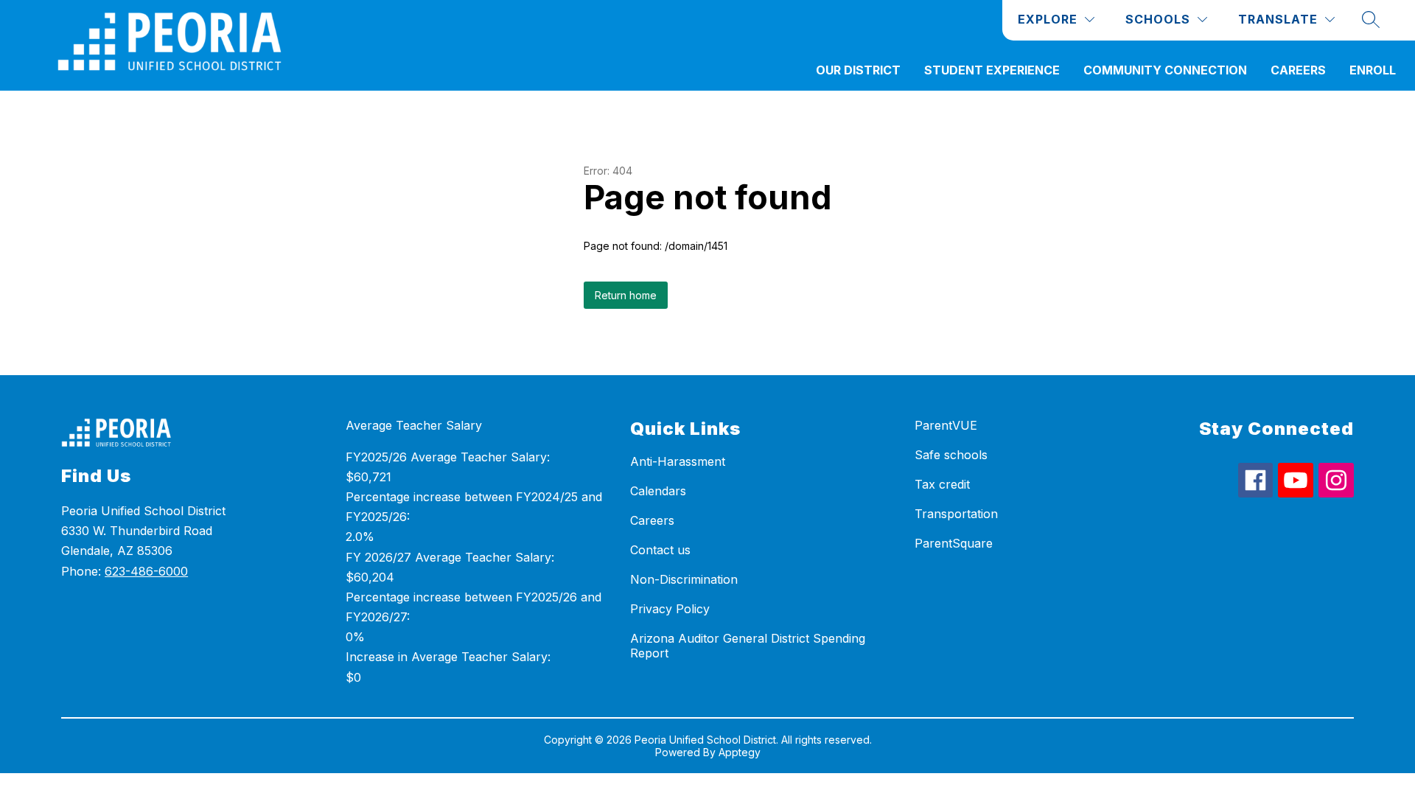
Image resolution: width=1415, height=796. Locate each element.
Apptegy (740, 752)
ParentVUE (946, 425)
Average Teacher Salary (414, 425)
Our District (858, 70)
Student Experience (992, 70)
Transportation (956, 513)
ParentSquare (954, 543)
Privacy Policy (670, 608)
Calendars (658, 490)
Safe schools (951, 454)
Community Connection (1165, 70)
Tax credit (942, 484)
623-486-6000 (146, 571)
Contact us (660, 549)
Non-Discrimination (684, 579)
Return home (626, 295)
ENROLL (1372, 70)
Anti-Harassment (677, 461)
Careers (1298, 70)
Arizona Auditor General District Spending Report (747, 645)
